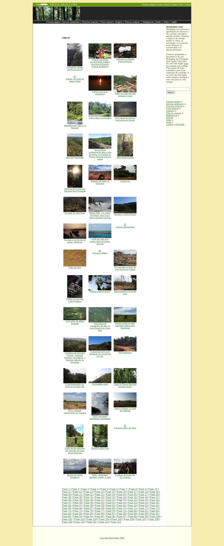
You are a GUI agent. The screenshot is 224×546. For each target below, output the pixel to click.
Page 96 (110, 516)
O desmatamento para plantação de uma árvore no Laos (100, 354)
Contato (169, 124)
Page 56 (66, 505)
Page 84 (77, 513)
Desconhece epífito (125, 157)
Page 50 (99, 503)
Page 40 (88, 500)
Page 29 (66, 497)
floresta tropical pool (100, 448)
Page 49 (88, 503)
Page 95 (99, 516)
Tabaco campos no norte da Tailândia (125, 409)
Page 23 (99, 494)
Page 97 (121, 516)
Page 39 (77, 500)
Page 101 (67, 519)
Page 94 (88, 516)
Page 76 (88, 511)
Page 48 (77, 503)
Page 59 (99, 505)
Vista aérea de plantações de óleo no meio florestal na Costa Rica (100, 327)
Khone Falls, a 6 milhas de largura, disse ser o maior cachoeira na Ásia (100, 215)
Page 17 (132, 492)
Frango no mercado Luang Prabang (74, 300)
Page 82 (154, 511)
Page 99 (143, 516)
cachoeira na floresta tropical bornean (125, 60)
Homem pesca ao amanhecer (100, 93)
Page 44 (132, 500)
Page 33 (110, 497)
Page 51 (110, 503)
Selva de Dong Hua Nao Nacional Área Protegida (74, 190)
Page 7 (123, 489)
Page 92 (66, 516)
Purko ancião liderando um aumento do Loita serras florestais (75, 450)
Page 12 (77, 492)
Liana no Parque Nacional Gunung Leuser (125, 385)
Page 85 (88, 513)
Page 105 (116, 519)
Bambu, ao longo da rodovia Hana (75, 80)
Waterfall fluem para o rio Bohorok (75, 126)
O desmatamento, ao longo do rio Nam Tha (74, 385)
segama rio (125, 181)
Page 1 (66, 489)
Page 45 (143, 500)
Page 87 (110, 513)
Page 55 (154, 503)
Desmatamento (125, 352)
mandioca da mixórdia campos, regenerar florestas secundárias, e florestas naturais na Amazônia (74, 357)
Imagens (170, 111)
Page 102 (79, 519)
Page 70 (121, 508)
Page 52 (121, 503)
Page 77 (99, 511)
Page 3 (85, 489)
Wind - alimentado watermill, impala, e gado (100, 476)
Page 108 (153, 519)
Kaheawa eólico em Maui (125, 428)
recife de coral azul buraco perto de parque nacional (100, 241)
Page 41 (99, 500)
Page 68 (99, 508)
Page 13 (88, 492)
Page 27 (143, 494)
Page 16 (121, 492)
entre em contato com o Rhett (177, 64)
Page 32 (99, 497)
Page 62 (132, 505)
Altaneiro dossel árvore (100, 291)
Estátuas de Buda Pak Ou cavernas (125, 476)
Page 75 (77, 511)
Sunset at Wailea (100, 253)
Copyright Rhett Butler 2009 (112, 538)
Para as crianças (173, 113)
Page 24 (110, 494)
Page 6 (114, 489)
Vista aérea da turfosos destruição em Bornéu (125, 119)
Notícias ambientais (175, 104)
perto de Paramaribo (75, 157)
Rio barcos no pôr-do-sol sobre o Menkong (75, 241)
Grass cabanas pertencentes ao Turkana (75, 412)
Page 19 (154, 492)
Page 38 (66, 500)
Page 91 (154, 513)
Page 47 (66, 503)
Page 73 (154, 508)
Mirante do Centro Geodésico (75, 476)
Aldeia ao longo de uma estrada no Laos (125, 94)
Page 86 (99, 513)
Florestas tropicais (174, 106)
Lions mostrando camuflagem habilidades (100, 417)
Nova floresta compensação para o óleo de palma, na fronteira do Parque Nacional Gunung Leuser (100, 154)
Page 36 (143, 497)
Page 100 (155, 516)
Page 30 (77, 497)
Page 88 (121, 513)
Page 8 (133, 489)
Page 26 (132, 494)
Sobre (168, 120)
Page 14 (99, 492)
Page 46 (154, 500)
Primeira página (173, 102)
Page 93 (77, 516)
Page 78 (110, 511)
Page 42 (110, 500)
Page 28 (154, 494)
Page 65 (66, 508)
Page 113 (116, 522)
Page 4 (94, 489)
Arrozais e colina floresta (125, 214)
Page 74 (66, 511)
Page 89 (132, 513)
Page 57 (77, 505)
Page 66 (77, 508)
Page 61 (121, 505)
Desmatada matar (100, 384)
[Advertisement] (127, 25)
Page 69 (110, 508)
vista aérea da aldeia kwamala (75, 322)
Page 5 (104, 489)
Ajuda (168, 122)
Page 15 (110, 492)
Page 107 (141, 519)
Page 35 (132, 497)
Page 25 (121, 494)
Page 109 (67, 522)
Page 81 (143, 511)
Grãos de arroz (74, 267)
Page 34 (121, 497)
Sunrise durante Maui (125, 227)
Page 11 (66, 492)
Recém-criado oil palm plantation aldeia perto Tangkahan (125, 325)
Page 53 (132, 503)
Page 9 (142, 489)
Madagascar (171, 115)
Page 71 (132, 508)
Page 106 (129, 519)
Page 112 (103, 522)
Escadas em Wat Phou (75, 213)
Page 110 (79, 522)
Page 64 (154, 505)
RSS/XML (180, 124)
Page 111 (91, 522)
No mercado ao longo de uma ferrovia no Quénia (125, 268)
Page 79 (121, 511)
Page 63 (143, 505)
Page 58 (88, 505)
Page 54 (143, 503)
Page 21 (77, 494)
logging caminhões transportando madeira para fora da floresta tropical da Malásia (100, 63)
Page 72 (143, 508)
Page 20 (66, 494)
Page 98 (132, 516)
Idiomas (169, 118)
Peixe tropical (172, 108)
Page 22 (88, 494)
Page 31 (88, 497)
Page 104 (104, 519)
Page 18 (143, 492)
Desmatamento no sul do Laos (125, 292)
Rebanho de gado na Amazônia (100, 182)
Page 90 (143, 513)
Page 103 (92, 519)
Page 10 (152, 489)
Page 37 (154, 497)
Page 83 (66, 513)
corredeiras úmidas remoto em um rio (74, 68)
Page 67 (88, 508)
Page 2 (75, 489)
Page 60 (110, 505)
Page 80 (132, 511)
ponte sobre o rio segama (100, 118)
